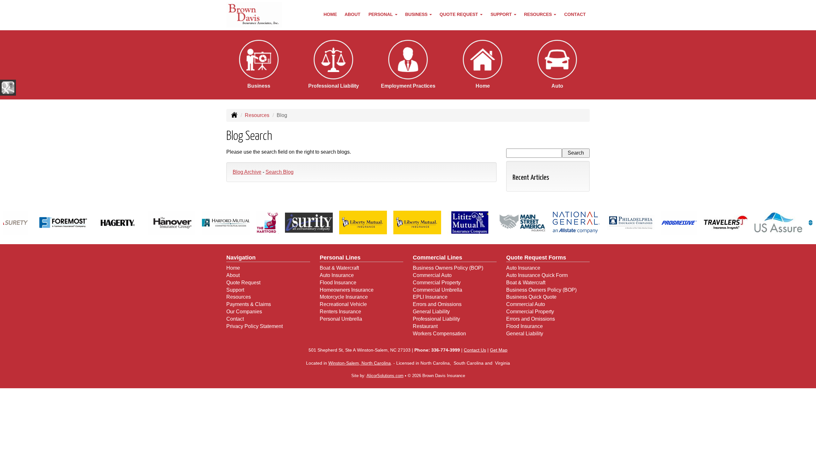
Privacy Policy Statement (254, 326)
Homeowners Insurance (347, 290)
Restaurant (425, 326)
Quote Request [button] (459, 14)
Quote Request (243, 282)
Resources (257, 115)
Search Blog (280, 172)
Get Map (498, 350)
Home (330, 14)
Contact (575, 14)
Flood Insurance (338, 282)
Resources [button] (538, 14)
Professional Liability (436, 319)
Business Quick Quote (531, 297)
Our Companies (244, 311)
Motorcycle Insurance (344, 297)
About (353, 14)
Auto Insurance (337, 275)
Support (235, 290)
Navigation (241, 257)
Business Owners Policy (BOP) (448, 268)
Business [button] (417, 14)
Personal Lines (340, 257)
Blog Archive (247, 172)
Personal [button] (381, 14)
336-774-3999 (445, 350)
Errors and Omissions (437, 304)
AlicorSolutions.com (385, 375)
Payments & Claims (248, 304)
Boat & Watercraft (339, 268)
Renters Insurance (340, 311)
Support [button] (502, 14)
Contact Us (475, 350)
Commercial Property (437, 282)
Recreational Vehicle (343, 304)
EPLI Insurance (430, 297)
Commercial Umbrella (437, 290)
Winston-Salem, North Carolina (359, 363)
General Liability (431, 311)
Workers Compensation (439, 333)
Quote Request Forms (536, 257)
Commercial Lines (437, 257)
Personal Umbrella (341, 319)
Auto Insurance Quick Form (537, 275)
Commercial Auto (432, 275)
